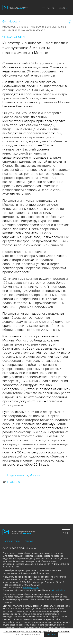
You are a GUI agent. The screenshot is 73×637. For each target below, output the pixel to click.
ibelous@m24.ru (58, 590)
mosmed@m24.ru (31, 587)
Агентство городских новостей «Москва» (15, 8)
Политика (14, 481)
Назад (5, 21)
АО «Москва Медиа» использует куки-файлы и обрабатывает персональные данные (37, 633)
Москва (35, 475)
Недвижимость (17, 475)
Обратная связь (11, 541)
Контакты (29, 541)
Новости (14, 21)
